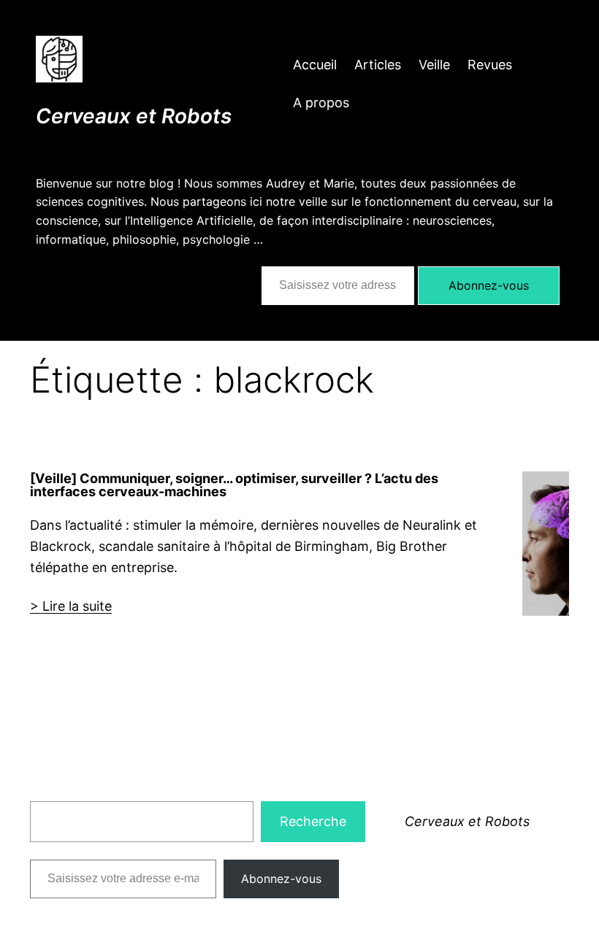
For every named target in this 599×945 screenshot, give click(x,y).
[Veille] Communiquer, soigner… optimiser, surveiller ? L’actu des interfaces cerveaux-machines (234, 484)
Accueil (315, 64)
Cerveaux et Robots (134, 116)
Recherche (313, 821)
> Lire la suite (71, 606)
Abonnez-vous (489, 285)
